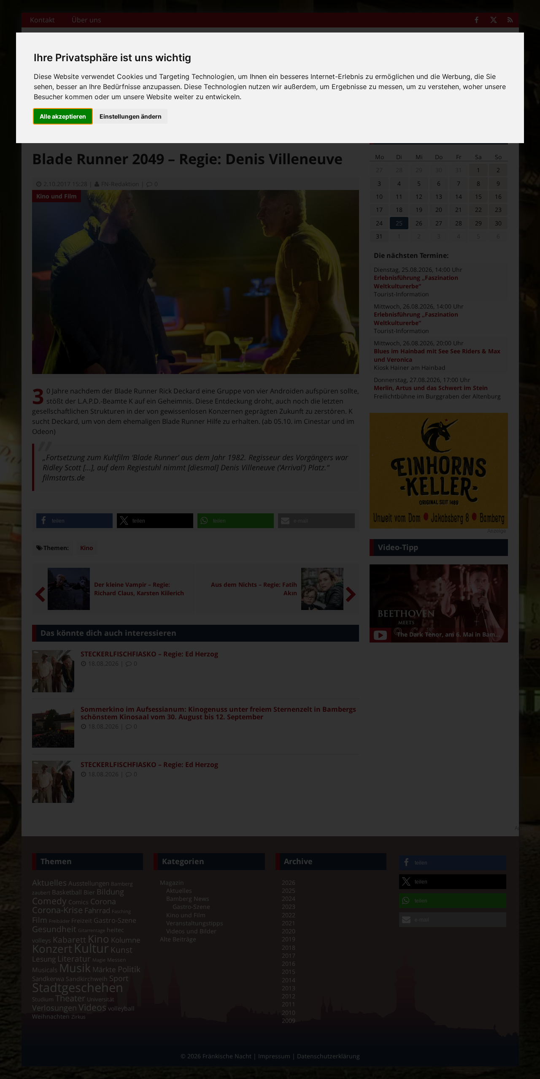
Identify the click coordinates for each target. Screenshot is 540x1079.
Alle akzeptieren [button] (63, 116)
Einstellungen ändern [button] (131, 116)
